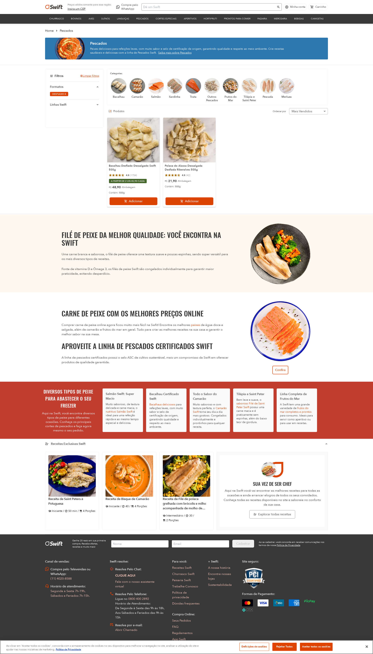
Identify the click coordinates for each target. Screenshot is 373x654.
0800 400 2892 (138, 599)
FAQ (175, 627)
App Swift (179, 639)
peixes (195, 325)
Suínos (105, 18)
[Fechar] (367, 646)
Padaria (262, 18)
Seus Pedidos (181, 620)
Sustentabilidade (220, 585)
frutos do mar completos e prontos (295, 410)
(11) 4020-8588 (61, 578)
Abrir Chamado (126, 630)
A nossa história (219, 568)
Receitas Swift (182, 568)
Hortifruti (210, 18)
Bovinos (76, 18)
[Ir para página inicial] (54, 7)
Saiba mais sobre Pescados (175, 53)
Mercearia (280, 18)
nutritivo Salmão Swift (119, 412)
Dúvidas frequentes (186, 603)
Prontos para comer (237, 18)
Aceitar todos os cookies (316, 646)
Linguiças (123, 18)
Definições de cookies (254, 646)
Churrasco (56, 18)
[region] (186, 647)
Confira (280, 370)
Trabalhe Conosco (185, 586)
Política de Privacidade (68, 649)
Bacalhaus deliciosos (162, 404)
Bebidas (299, 18)
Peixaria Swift (181, 580)
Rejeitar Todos (284, 646)
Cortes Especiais (166, 18)
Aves (91, 18)
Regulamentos (182, 633)
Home (49, 31)
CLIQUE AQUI (125, 575)
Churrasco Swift (183, 574)
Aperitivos (190, 18)
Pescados (142, 18)
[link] (77, 9)
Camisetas (317, 18)
